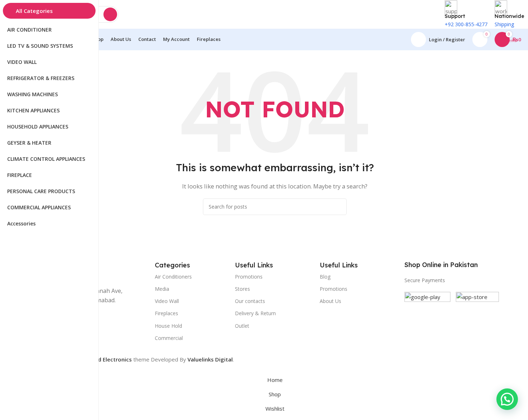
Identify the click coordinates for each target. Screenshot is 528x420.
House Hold (168, 325)
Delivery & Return (255, 313)
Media (162, 288)
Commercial (169, 338)
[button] (507, 399)
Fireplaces (166, 313)
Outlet (242, 325)
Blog (325, 276)
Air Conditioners (173, 276)
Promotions (333, 288)
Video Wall (167, 301)
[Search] (110, 14)
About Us (330, 301)
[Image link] (427, 314)
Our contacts (250, 301)
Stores (242, 288)
